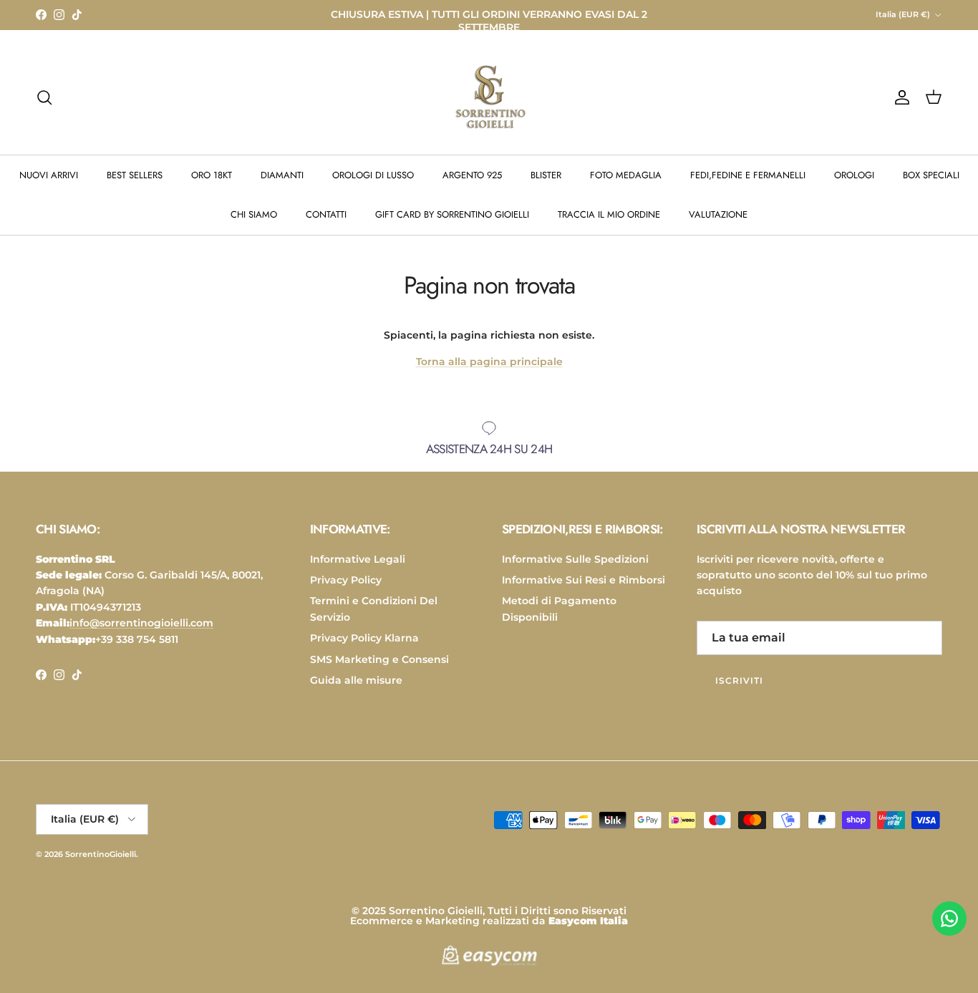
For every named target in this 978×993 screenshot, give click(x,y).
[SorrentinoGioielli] (489, 97)
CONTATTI (326, 214)
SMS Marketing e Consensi (379, 659)
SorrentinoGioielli (100, 854)
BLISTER (546, 175)
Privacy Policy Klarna (364, 637)
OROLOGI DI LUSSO (373, 175)
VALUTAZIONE (718, 214)
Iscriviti (739, 680)
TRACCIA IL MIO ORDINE (609, 214)
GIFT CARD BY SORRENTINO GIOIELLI (452, 214)
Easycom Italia (588, 920)
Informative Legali (357, 559)
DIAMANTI (282, 175)
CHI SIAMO (254, 214)
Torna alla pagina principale (489, 361)
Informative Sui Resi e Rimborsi (583, 579)
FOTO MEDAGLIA (626, 175)
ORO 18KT (211, 175)
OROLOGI (854, 175)
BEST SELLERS (135, 175)
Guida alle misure (356, 680)
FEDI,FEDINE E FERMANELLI (747, 175)
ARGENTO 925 (472, 175)
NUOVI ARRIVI (48, 175)
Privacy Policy (346, 579)
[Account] (899, 97)
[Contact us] (949, 918)
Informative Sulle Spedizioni (575, 559)
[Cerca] (44, 97)
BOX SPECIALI (931, 175)
